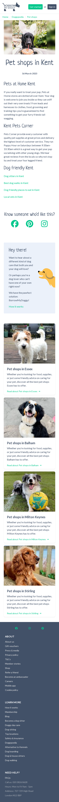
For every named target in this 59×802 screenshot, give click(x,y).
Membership (11, 712)
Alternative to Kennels (16, 747)
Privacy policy (11, 655)
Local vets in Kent (13, 196)
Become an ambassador (16, 676)
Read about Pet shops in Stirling (22, 613)
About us (9, 641)
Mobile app (10, 685)
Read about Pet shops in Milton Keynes (26, 539)
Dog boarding (11, 751)
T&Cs (8, 659)
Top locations (11, 734)
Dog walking (11, 760)
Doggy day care (12, 725)
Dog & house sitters (15, 755)
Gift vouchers (12, 646)
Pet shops (32, 17)
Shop (7, 668)
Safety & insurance (14, 738)
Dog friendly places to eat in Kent (21, 189)
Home (5, 17)
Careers (9, 681)
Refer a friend (11, 672)
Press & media (12, 650)
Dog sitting (10, 729)
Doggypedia (18, 17)
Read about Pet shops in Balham (23, 465)
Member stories (13, 663)
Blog (7, 716)
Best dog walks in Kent (16, 182)
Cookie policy (11, 690)
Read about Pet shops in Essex (22, 391)
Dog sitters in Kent (14, 176)
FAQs (8, 777)
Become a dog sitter (15, 720)
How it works (16, 306)
